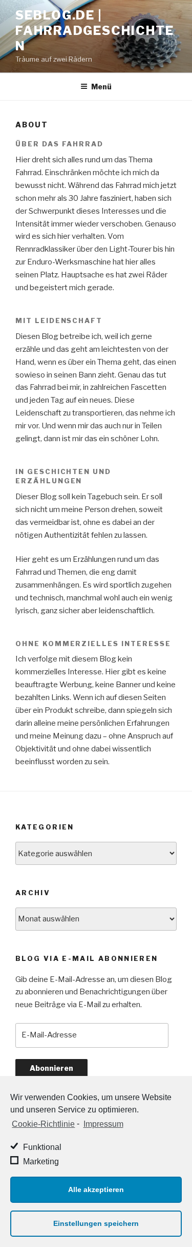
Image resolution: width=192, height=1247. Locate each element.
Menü (101, 86)
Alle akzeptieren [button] (96, 1189)
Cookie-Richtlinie (43, 1124)
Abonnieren (51, 1068)
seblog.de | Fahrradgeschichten (94, 30)
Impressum (103, 1124)
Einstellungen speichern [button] (96, 1223)
